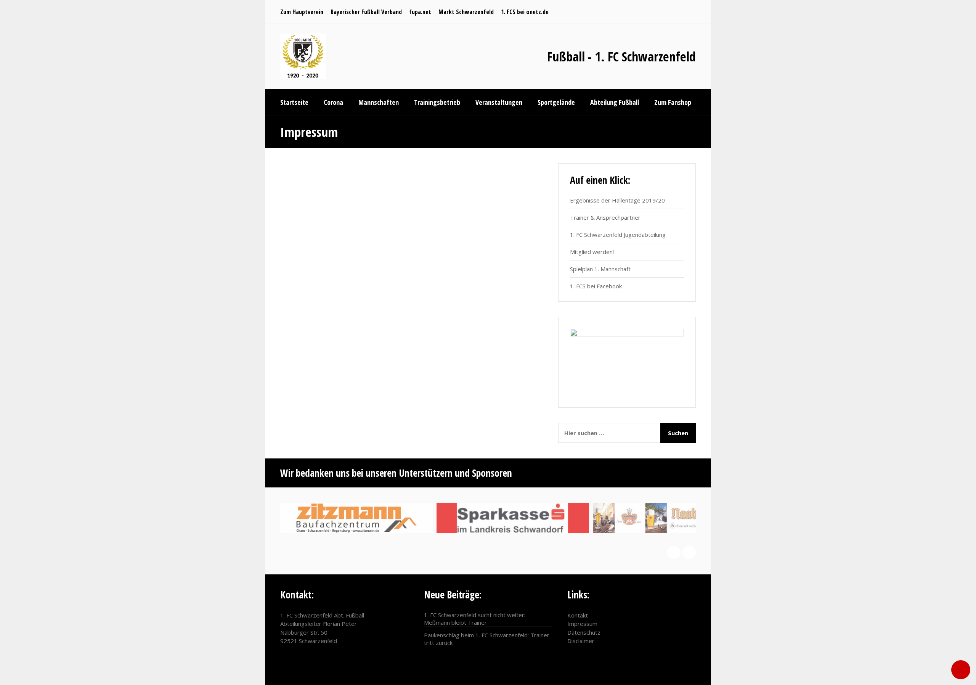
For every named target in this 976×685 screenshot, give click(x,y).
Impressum (582, 623)
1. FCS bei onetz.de (525, 12)
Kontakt (577, 615)
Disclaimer (580, 641)
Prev (674, 552)
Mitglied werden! (592, 252)
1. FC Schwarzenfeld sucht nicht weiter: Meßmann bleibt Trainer (474, 618)
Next (689, 552)
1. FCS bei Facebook (596, 286)
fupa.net (420, 12)
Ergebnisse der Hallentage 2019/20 (617, 200)
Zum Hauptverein (301, 12)
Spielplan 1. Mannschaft (600, 269)
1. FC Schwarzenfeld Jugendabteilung (618, 234)
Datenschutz (583, 632)
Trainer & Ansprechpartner (605, 217)
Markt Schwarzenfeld (466, 12)
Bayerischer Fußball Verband (366, 12)
